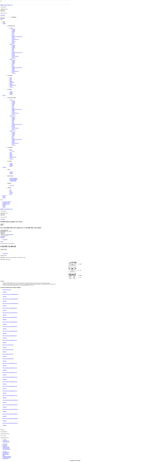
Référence (2, 243)
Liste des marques (6, 448)
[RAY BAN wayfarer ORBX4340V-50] (10, 294)
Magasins (4, 204)
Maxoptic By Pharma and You (17, 36)
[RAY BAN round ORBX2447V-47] (10, 363)
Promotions (5, 444)
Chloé (13, 42)
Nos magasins (5, 453)
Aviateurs (11, 91)
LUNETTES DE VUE (7, 201)
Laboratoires (12, 185)
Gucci (13, 34)
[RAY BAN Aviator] (7, 289)
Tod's (13, 40)
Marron (11, 191)
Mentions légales (6, 454)
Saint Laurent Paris (15, 39)
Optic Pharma (12, 82)
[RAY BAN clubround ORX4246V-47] (10, 404)
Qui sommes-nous (6, 452)
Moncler (13, 43)
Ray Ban (13, 38)
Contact (4, 207)
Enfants (11, 59)
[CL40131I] (2, 236)
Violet (11, 194)
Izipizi (13, 35)
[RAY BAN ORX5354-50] (8, 354)
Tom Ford (14, 41)
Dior (13, 33)
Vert (10, 193)
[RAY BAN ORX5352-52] (8, 349)
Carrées (11, 92)
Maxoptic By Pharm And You (17, 67)
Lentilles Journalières (13, 178)
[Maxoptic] (2, 18)
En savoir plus (5, 253)
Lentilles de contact (6, 203)
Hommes (11, 44)
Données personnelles (7, 457)
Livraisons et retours (6, 449)
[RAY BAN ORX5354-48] (8, 358)
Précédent (2, 237)
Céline (13, 104)
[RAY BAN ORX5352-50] (8, 344)
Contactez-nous (6, 458)
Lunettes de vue (6, 440)
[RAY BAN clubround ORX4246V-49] (10, 400)
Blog (4, 205)
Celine (13, 32)
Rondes (13, 31)
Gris (10, 190)
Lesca (11, 80)
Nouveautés (5, 445)
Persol (13, 37)
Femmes (11, 28)
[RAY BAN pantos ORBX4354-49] (10, 335)
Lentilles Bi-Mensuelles (14, 179)
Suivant (1, 241)
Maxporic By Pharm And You (17, 52)
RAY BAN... (5, 296)
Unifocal (11, 173)
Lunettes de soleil (6, 202)
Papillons (13, 30)
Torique (11, 172)
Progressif (11, 171)
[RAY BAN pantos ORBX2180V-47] (10, 308)
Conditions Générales (7, 456)
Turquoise (11, 192)
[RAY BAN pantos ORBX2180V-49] (10, 312)
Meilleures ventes (6, 446)
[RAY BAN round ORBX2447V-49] (10, 377)
